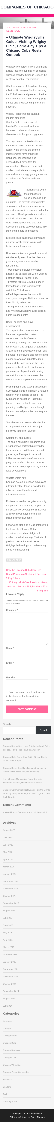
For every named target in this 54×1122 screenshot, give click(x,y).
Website (10, 677)
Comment (12, 610)
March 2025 (8, 947)
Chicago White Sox (12, 1065)
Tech (5, 1094)
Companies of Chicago (27, 7)
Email (10, 663)
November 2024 (10, 976)
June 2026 (8, 845)
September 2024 (11, 991)
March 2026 (8, 866)
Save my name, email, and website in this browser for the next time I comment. (26, 696)
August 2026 (9, 830)
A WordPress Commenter (16, 812)
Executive (7, 1079)
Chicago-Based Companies (16, 1072)
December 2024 (10, 969)
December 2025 (10, 881)
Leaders (7, 1087)
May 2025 (7, 932)
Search (7, 724)
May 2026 (7, 852)
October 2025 (9, 896)
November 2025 (10, 888)
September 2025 (11, 903)
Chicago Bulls (9, 1043)
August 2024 (9, 998)
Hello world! (40, 812)
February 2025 (10, 954)
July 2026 (7, 837)
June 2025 (8, 925)
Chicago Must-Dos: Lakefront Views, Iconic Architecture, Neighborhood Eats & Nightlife (27, 586)
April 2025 (8, 940)
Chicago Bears (10, 1035)
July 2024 (7, 1006)
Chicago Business (11, 1050)
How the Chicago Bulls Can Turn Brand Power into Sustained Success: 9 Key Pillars (26, 574)
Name (10, 648)
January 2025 (9, 962)
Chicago (7, 1028)
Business (7, 1021)
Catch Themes (38, 1117)
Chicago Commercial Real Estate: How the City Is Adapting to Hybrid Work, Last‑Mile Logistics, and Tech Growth (26, 793)
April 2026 (8, 859)
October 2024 (9, 984)
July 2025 (7, 918)
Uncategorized (10, 1101)
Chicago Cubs (14, 560)
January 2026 (9, 874)
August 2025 (9, 910)
